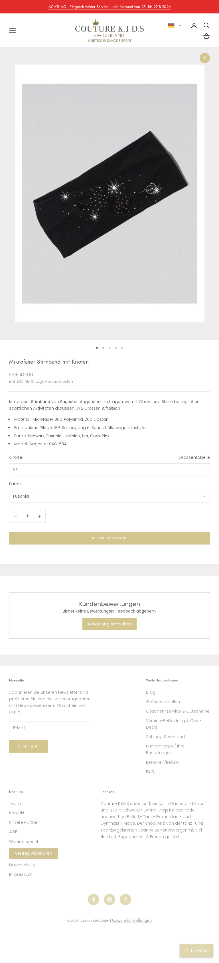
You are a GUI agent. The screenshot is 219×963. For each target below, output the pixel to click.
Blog (150, 692)
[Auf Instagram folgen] (109, 899)
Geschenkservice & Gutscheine (178, 711)
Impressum (21, 874)
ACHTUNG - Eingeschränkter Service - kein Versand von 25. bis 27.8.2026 (109, 6)
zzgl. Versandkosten (54, 381)
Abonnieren (28, 746)
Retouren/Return (162, 762)
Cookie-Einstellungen (132, 920)
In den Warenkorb (109, 538)
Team (15, 803)
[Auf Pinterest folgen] (125, 899)
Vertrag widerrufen (33, 853)
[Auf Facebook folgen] (93, 899)
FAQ (150, 772)
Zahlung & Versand (165, 736)
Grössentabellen (163, 702)
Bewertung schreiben (109, 624)
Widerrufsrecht (23, 841)
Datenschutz (22, 865)
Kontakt (17, 813)
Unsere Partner (24, 822)
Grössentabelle (194, 457)
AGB (13, 832)
